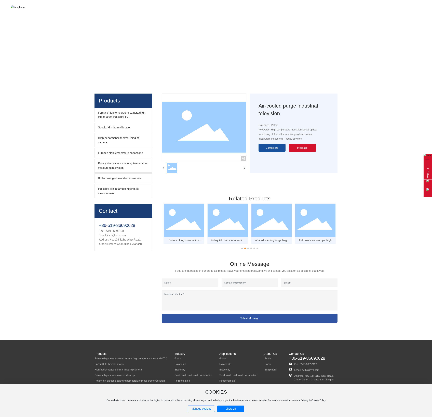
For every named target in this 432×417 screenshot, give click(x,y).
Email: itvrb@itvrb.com (306, 369)
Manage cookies (201, 408)
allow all (231, 408)
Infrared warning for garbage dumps (271, 242)
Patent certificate (199, 52)
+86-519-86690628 (117, 225)
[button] (242, 248)
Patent (215, 52)
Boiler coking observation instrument (184, 242)
